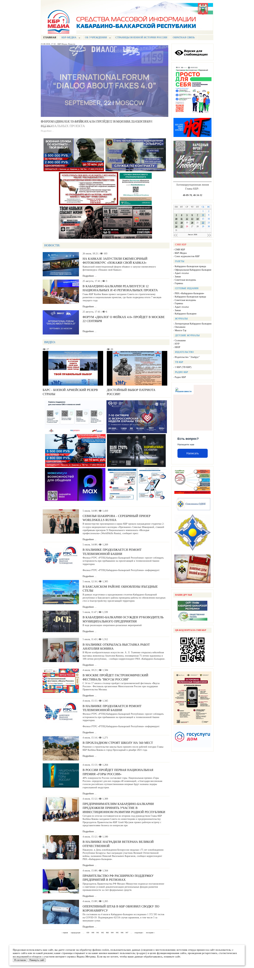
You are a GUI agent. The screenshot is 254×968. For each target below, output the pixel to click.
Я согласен (20, 960)
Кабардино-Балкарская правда (190, 266)
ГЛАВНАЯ (49, 37)
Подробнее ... (47, 126)
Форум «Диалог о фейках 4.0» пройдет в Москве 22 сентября (96, 121)
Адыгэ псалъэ (182, 273)
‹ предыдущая (75, 933)
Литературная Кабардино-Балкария (193, 323)
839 (88, 933)
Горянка (179, 283)
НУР (177, 343)
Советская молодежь (185, 280)
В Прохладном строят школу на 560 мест (118, 742)
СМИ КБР (180, 249)
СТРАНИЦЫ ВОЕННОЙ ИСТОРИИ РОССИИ (141, 37)
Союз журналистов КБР (187, 256)
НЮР (177, 347)
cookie (105, 949)
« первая (65, 933)
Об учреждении (94, 38)
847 (127, 933)
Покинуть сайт (36, 960)
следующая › (139, 933)
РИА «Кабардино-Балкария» (189, 293)
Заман (178, 276)
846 (122, 933)
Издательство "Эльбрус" (187, 357)
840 (93, 933)
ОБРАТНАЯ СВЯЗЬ (184, 37)
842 (102, 933)
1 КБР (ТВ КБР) (183, 367)
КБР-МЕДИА (67, 38)
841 (97, 933)
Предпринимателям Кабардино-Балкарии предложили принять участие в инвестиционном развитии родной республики (124, 808)
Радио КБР (180, 377)
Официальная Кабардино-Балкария (193, 270)
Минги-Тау (180, 330)
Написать (192, 453)
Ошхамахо (180, 327)
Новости (71, 44)
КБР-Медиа (62, 44)
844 (112, 933)
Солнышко (180, 340)
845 (117, 933)
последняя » (150, 933)
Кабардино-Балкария (185, 313)
